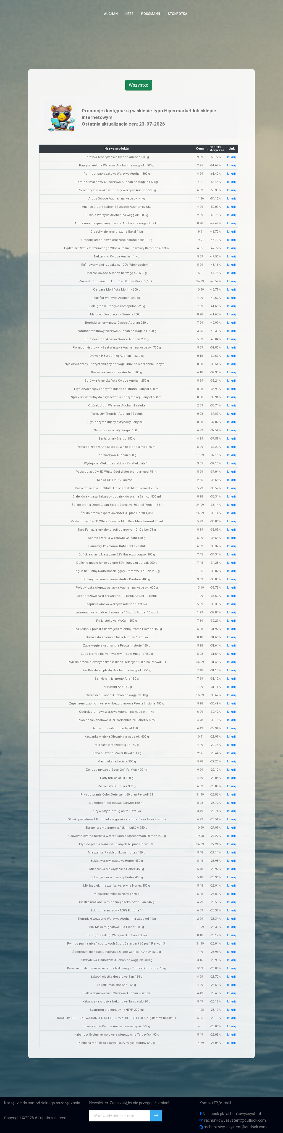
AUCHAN (111, 14)
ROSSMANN (150, 14)
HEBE (129, 14)
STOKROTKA (177, 14)
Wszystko (138, 85)
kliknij (231, 157)
